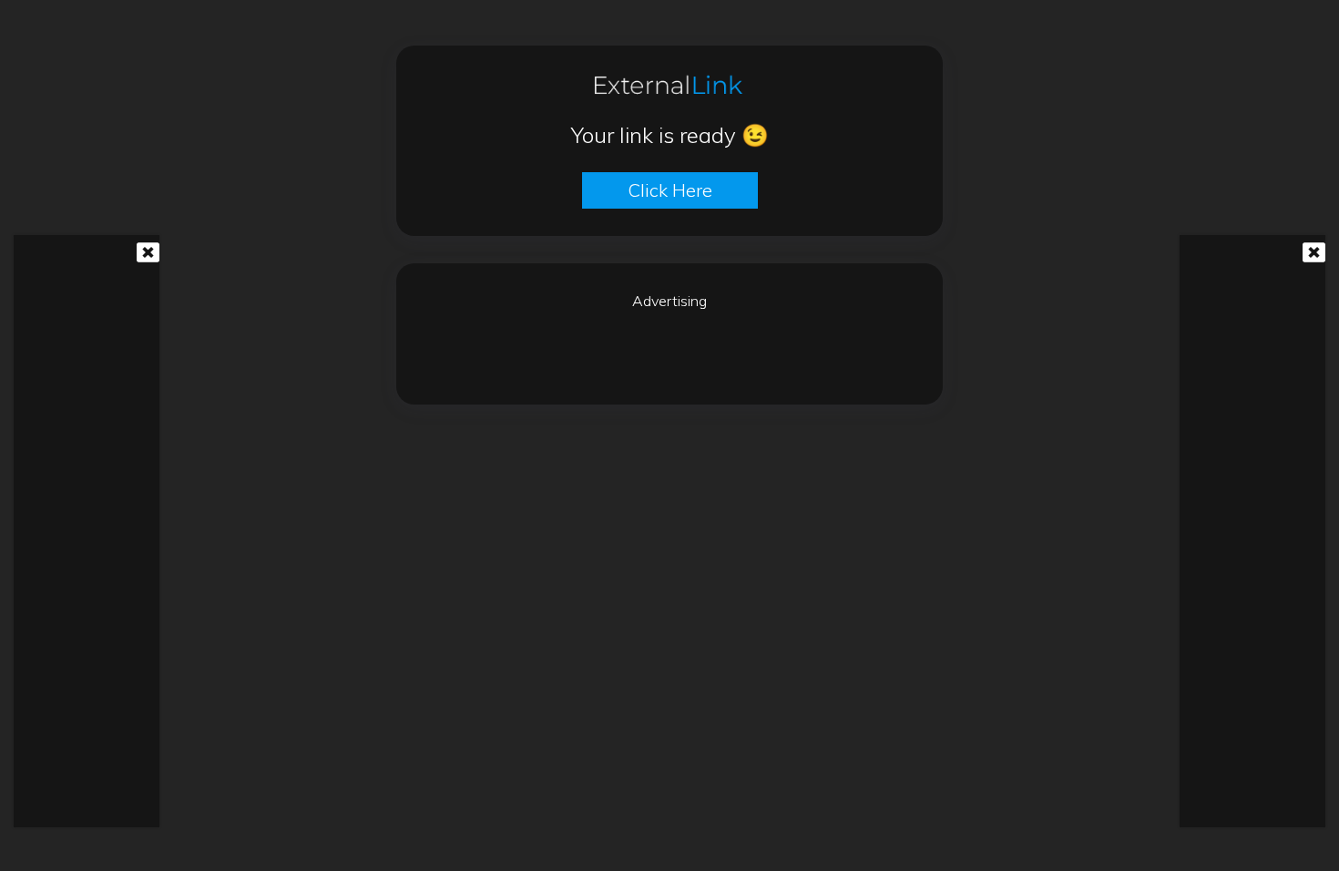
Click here (670, 190)
